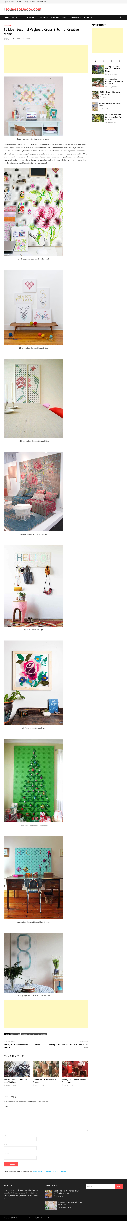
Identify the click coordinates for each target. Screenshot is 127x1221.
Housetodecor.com (22, 1218)
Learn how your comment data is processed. (49, 1171)
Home (7, 17)
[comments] (111, 61)
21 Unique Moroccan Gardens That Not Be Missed (112, 68)
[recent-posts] (104, 61)
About (19, 2)
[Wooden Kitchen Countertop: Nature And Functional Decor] (48, 1191)
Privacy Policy (41, 2)
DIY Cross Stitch (41, 1034)
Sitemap (25, 2)
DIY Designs (44, 17)
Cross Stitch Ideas (28, 1034)
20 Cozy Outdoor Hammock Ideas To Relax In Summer (114, 81)
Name (6, 1135)
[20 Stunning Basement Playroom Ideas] (95, 104)
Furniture (55, 17)
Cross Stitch (15, 1034)
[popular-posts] (96, 61)
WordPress (41, 1218)
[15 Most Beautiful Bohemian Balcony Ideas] (95, 92)
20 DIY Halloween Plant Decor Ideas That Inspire (15, 1081)
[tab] (96, 61)
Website (7, 1154)
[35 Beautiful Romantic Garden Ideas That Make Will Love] (98, 115)
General (65, 17)
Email (6, 1144)
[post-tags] (119, 61)
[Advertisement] (46, 59)
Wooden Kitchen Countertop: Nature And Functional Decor (66, 1192)
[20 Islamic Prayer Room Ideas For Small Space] (51, 1202)
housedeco (12, 39)
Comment (8, 1106)
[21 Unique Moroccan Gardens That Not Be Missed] (98, 67)
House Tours (17, 17)
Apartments (76, 17)
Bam (49, 1218)
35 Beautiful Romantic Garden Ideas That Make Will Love (113, 117)
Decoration (29, 17)
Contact (32, 2)
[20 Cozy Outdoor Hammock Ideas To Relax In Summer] (98, 79)
